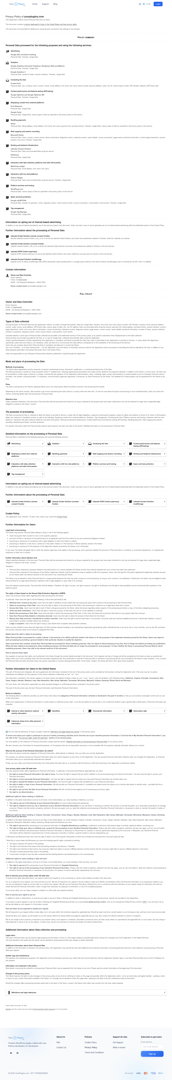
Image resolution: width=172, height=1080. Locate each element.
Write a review (119, 1047)
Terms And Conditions (94, 1052)
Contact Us (61, 1047)
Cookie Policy (62, 516)
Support (45, 4)
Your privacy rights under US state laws (33, 738)
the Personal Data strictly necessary (44, 1009)
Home (34, 4)
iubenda (8, 1009)
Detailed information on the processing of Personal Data (86, 741)
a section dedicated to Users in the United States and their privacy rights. (50, 24)
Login (158, 4)
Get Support (118, 1042)
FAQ (58, 1042)
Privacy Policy (91, 1047)
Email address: (146, 1042)
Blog (55, 4)
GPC (144, 902)
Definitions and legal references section (65, 731)
